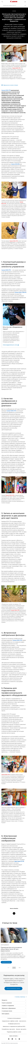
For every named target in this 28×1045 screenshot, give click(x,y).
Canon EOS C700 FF (20, 292)
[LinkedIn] (12, 1039)
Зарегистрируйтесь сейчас (13, 988)
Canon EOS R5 (15, 164)
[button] (9, 968)
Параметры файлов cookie (14, 1032)
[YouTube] (19, 1039)
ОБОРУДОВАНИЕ (5, 944)
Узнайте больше (6, 962)
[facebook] (8, 1039)
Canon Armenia (13, 1036)
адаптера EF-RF (19, 861)
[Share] (14, 913)
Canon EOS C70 (16, 68)
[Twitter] (15, 1039)
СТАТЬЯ (14, 11)
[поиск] (2, 2)
